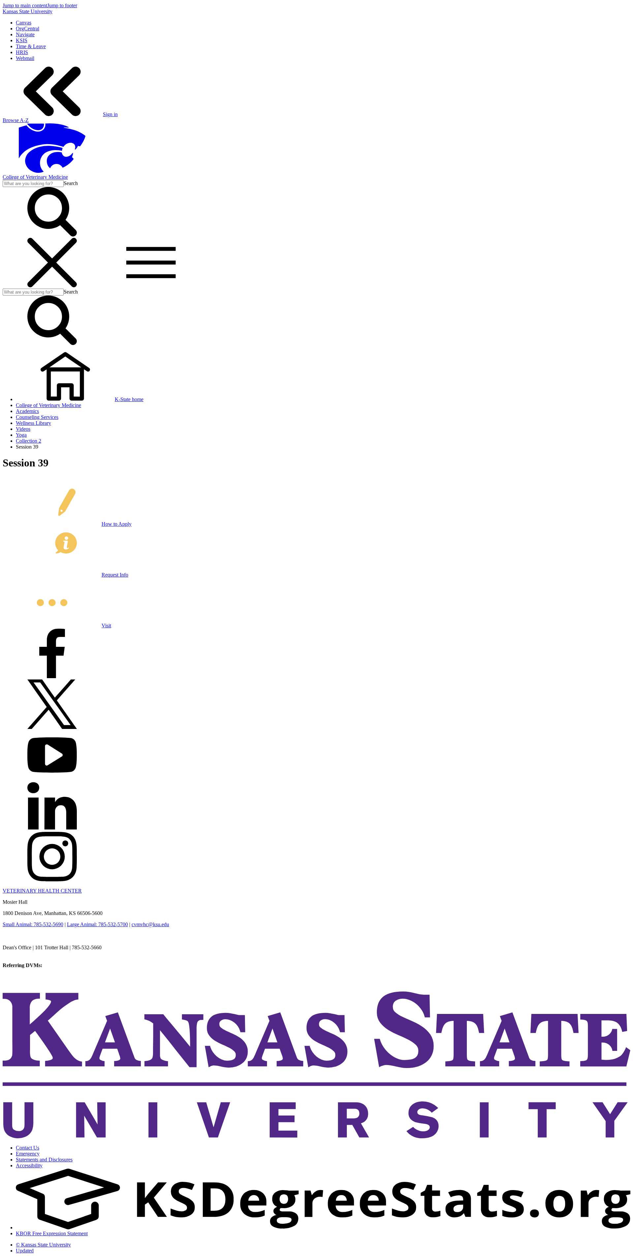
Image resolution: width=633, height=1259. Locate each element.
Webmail (25, 58)
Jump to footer (62, 5)
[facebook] (52, 676)
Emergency (28, 1153)
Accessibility (29, 1165)
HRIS (22, 52)
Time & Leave (31, 46)
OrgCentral (27, 28)
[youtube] (52, 778)
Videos (23, 429)
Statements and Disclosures (44, 1159)
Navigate (25, 34)
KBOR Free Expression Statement (52, 1233)
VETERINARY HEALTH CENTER (42, 891)
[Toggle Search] (52, 234)
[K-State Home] (52, 171)
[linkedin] (52, 829)
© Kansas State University (43, 1244)
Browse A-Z (16, 120)
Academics (27, 411)
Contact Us (27, 1147)
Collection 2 (28, 441)
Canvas (23, 22)
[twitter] (52, 727)
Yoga (21, 435)
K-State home (129, 399)
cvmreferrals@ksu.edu (67, 965)
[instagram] (52, 879)
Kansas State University (27, 11)
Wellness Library (33, 423)
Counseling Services (37, 417)
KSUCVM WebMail (24, 983)
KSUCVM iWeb (20, 977)
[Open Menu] (101, 285)
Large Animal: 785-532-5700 (97, 924)
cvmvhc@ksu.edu (150, 924)
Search (71, 183)
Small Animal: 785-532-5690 (33, 924)
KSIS (21, 40)
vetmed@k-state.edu (24, 953)
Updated (25, 1250)
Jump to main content (25, 5)
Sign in (110, 114)
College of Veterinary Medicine (35, 177)
